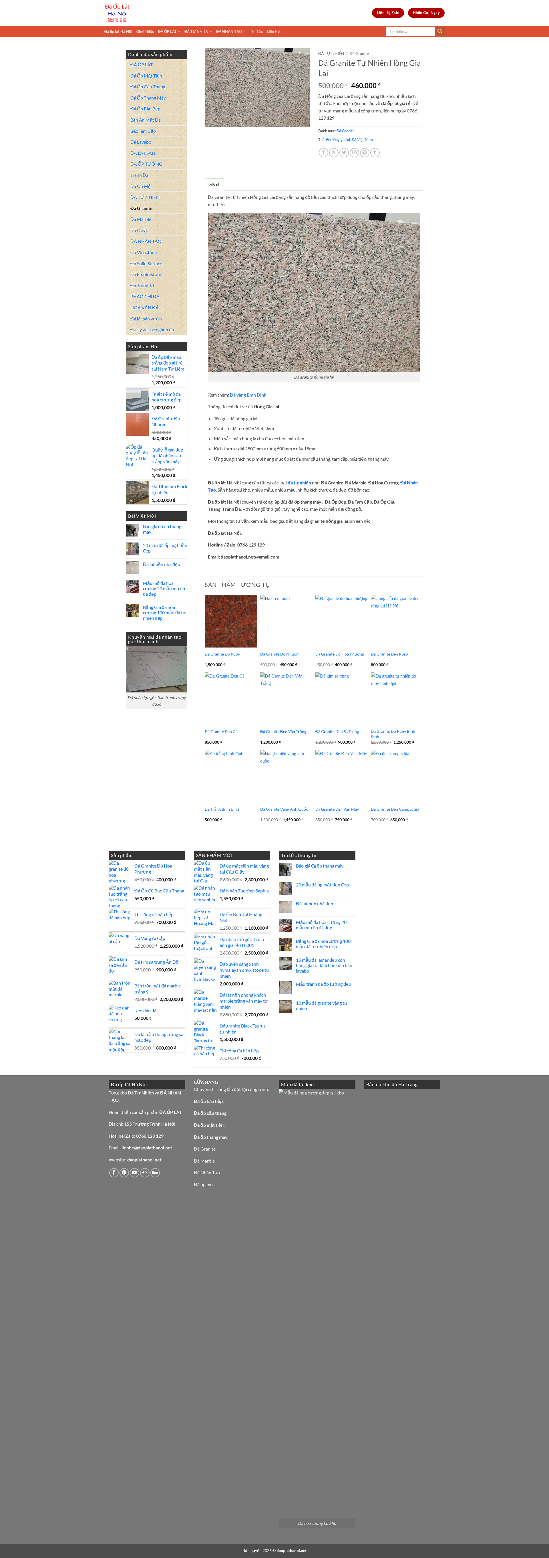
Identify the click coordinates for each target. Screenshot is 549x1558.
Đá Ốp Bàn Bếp (145, 108)
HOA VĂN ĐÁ (144, 307)
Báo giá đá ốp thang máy (162, 529)
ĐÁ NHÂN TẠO (229, 31)
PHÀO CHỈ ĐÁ (145, 296)
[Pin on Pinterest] (364, 152)
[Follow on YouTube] (134, 1172)
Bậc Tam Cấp (143, 131)
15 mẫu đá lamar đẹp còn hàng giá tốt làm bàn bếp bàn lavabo (324, 965)
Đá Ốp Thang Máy (148, 97)
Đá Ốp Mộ (140, 186)
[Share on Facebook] (323, 152)
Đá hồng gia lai (338, 139)
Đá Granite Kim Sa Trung (337, 731)
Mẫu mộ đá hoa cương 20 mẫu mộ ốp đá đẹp (164, 588)
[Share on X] (334, 152)
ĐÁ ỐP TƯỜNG (146, 164)
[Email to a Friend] (354, 152)
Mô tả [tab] (214, 185)
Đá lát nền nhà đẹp (161, 564)
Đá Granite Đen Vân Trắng (283, 731)
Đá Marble (140, 219)
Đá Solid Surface (146, 263)
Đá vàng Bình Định (248, 394)
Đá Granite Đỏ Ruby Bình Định (393, 734)
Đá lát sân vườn (146, 318)
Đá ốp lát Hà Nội (118, 31)
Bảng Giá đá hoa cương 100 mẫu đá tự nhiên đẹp (164, 612)
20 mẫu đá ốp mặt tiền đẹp (165, 548)
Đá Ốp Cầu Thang (147, 86)
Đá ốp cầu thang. (211, 1113)
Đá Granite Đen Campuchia (395, 809)
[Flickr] (145, 1172)
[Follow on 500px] (155, 1172)
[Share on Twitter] (344, 152)
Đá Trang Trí (142, 285)
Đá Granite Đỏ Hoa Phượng (339, 654)
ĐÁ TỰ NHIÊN (196, 31)
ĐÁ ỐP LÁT (167, 31)
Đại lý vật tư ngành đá (152, 329)
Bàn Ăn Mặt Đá (145, 119)
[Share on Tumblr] (375, 152)
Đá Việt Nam (362, 139)
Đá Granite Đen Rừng (389, 654)
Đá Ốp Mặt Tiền (146, 75)
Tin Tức (256, 31)
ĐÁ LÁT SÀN (142, 153)
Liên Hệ (273, 31)
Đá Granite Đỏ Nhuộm (280, 654)
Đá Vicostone (143, 252)
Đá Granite (141, 208)
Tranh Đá (139, 175)
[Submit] (440, 31)
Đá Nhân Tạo (207, 1172)
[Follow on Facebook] (114, 1172)
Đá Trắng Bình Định (222, 809)
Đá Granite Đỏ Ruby (222, 654)
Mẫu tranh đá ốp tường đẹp (323, 984)
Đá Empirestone (146, 274)
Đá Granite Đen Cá (221, 731)
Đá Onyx (139, 230)
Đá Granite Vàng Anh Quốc (284, 809)
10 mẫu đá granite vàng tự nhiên (321, 1005)
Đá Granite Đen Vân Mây (337, 809)
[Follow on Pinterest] (124, 1172)
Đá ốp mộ (203, 1184)
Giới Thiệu (145, 31)
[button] (212, 120)
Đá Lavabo (140, 141)
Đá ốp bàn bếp (208, 1101)
